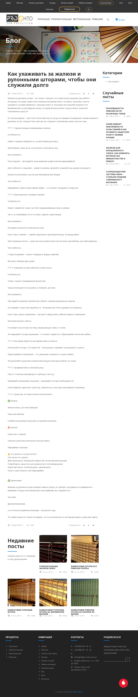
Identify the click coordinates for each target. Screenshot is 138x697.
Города (52, 3)
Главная (9, 50)
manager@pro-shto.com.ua (85, 657)
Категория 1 (114, 81)
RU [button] (89, 9)
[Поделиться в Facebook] (89, 525)
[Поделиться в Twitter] (93, 525)
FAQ (121, 3)
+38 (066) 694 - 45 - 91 (82, 646)
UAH (122, 19)
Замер (8, 3)
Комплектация (105, 3)
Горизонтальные (15, 650)
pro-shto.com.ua (76, 692)
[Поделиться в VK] (84, 525)
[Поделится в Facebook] (89, 93)
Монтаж (20, 3)
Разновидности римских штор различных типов (115, 111)
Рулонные (12, 646)
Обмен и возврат (85, 3)
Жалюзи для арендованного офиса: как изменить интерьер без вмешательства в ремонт (118, 155)
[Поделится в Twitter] (93, 93)
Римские (12, 657)
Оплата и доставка (36, 3)
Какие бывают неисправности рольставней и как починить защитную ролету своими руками (117, 131)
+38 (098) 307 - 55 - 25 (82, 650)
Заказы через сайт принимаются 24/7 (80, 668)
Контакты (49, 9)
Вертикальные (14, 653)
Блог (130, 3)
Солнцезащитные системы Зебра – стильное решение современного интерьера (116, 177)
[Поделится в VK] (84, 93)
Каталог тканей (67, 3)
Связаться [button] (69, 9)
